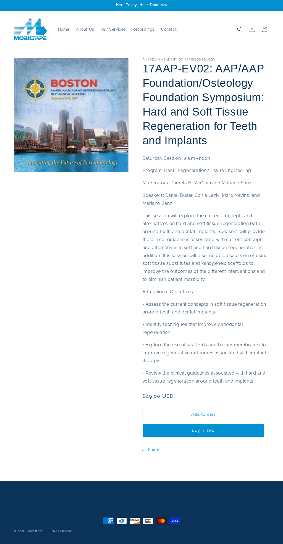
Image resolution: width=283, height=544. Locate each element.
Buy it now (203, 430)
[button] (240, 29)
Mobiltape (35, 531)
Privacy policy (60, 531)
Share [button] (153, 449)
